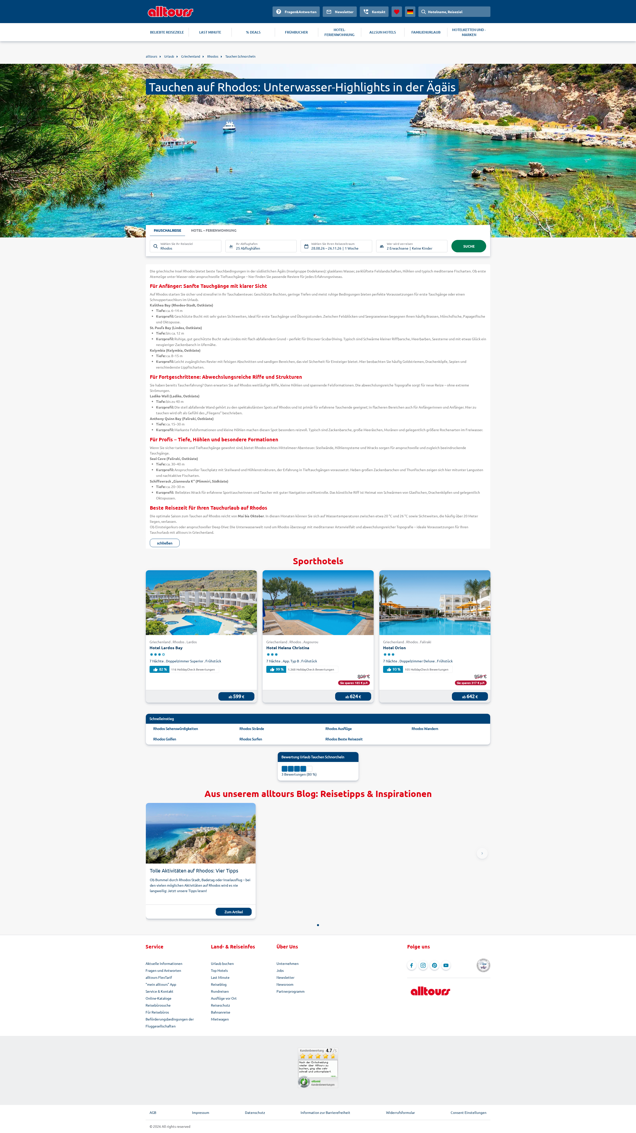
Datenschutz (255, 1112)
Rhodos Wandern (425, 728)
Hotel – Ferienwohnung (214, 230)
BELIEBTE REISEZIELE (167, 32)
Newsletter (285, 977)
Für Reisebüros (157, 1012)
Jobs (280, 970)
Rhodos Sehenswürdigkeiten (175, 728)
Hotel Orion (394, 647)
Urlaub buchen (222, 963)
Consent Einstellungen (468, 1112)
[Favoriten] (397, 11)
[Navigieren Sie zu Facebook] (411, 965)
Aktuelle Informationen (164, 963)
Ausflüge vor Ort (224, 998)
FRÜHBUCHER (296, 32)
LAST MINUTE (210, 32)
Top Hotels (219, 970)
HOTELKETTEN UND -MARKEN (469, 32)
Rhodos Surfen (250, 739)
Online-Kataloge (158, 998)
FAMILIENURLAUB (425, 32)
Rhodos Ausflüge (338, 728)
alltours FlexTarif (159, 977)
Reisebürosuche (158, 1005)
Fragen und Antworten (163, 970)
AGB (153, 1112)
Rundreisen (220, 991)
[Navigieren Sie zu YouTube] (445, 965)
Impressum (200, 1112)
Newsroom (285, 984)
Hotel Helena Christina (287, 647)
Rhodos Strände (251, 728)
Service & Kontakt (159, 991)
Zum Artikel (234, 911)
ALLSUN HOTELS (382, 32)
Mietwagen (220, 1019)
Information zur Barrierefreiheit (325, 1112)
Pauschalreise (167, 230)
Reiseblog (219, 984)
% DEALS (253, 32)
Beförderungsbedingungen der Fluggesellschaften (170, 1022)
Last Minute (220, 977)
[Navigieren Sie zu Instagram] (423, 965)
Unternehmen (288, 963)
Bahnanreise (220, 1012)
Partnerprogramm (291, 991)
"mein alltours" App (161, 984)
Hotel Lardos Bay (166, 647)
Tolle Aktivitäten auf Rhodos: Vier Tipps (194, 870)
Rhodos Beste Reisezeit (344, 739)
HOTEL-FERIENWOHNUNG (339, 32)
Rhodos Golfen (164, 739)
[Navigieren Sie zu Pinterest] (434, 965)
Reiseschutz (220, 1005)
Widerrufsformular (400, 1112)
